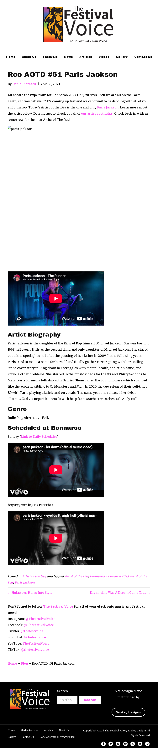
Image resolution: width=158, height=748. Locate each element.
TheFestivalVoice (36, 643)
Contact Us (143, 56)
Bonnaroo (97, 576)
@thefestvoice (32, 631)
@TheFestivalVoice (40, 619)
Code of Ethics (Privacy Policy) (57, 736)
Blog (24, 663)
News (68, 56)
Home (10, 56)
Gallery (122, 56)
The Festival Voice (58, 606)
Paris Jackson (107, 107)
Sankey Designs (128, 712)
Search (62, 691)
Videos (104, 56)
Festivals (50, 56)
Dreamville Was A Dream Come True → (120, 592)
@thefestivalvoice (35, 649)
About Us (29, 56)
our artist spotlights (97, 113)
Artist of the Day (34, 576)
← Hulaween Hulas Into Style (30, 592)
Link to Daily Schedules (39, 436)
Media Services (29, 730)
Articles (85, 56)
